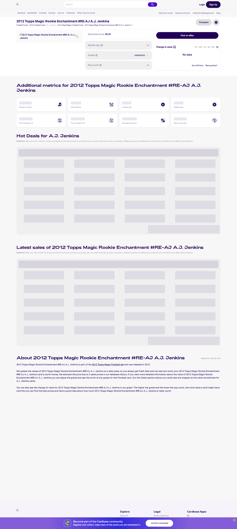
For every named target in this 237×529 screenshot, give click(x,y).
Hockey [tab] (51, 13)
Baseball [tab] (21, 13)
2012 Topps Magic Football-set (108, 364)
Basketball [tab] (32, 13)
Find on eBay (187, 35)
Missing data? (211, 65)
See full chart (197, 65)
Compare (203, 22)
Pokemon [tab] (70, 13)
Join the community (159, 523)
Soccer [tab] (61, 13)
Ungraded (139, 55)
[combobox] (105, 4)
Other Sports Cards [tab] (86, 13)
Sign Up (213, 4)
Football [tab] (42, 13)
